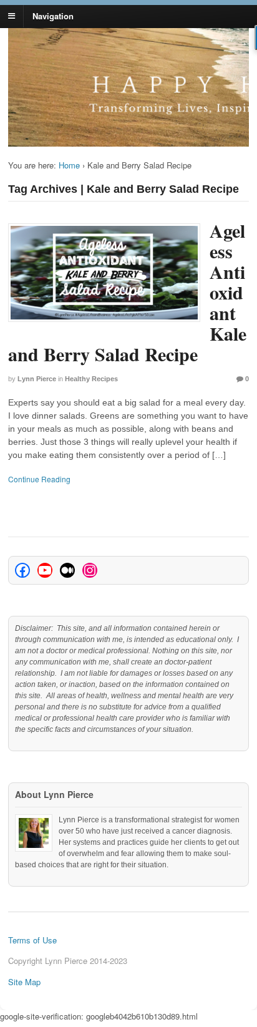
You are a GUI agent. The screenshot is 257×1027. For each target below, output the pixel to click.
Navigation (53, 15)
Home (69, 165)
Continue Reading (39, 479)
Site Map (24, 982)
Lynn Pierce (36, 378)
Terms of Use (32, 940)
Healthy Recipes (91, 378)
